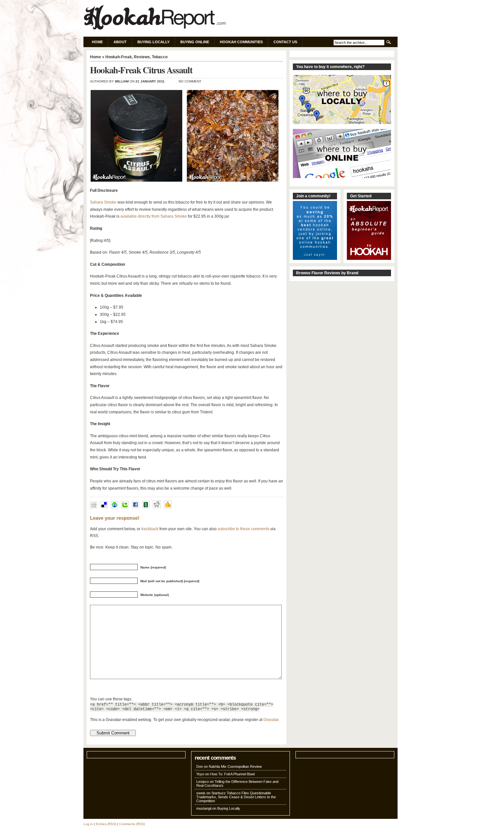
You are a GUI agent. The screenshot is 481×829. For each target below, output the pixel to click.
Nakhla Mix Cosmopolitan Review (235, 766)
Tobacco (160, 57)
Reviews (142, 57)
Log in (88, 824)
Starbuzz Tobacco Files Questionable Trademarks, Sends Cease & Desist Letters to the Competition (236, 797)
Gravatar (270, 719)
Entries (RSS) (106, 824)
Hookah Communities (241, 42)
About (120, 42)
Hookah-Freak (118, 57)
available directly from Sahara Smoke (153, 216)
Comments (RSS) (132, 824)
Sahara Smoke (103, 202)
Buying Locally (153, 42)
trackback (149, 529)
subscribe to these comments (243, 529)
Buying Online (194, 42)
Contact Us (285, 42)
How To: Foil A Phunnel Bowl (232, 774)
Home (97, 42)
